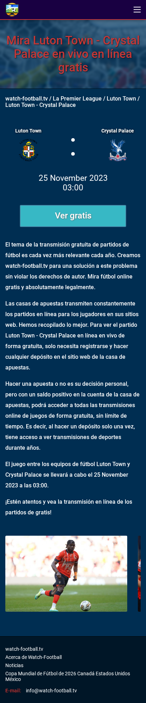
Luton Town (121, 98)
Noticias (14, 665)
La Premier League (77, 98)
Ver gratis (73, 216)
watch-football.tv (26, 98)
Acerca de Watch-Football (33, 657)
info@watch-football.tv (51, 690)
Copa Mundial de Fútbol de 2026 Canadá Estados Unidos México (67, 676)
